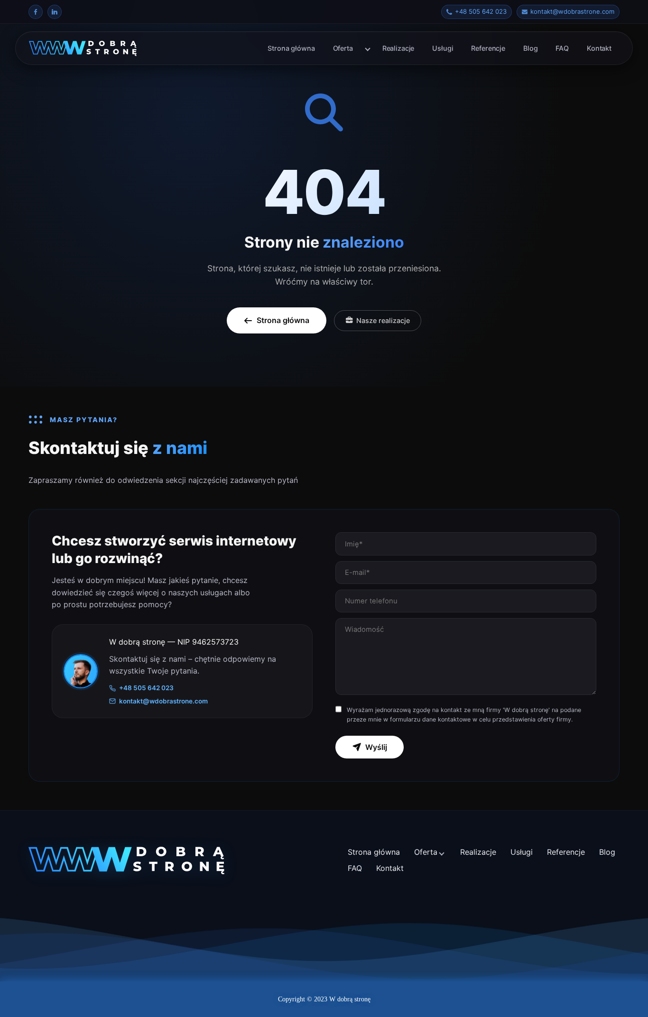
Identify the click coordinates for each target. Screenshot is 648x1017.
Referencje (488, 48)
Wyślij (376, 747)
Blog (530, 48)
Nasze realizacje (383, 320)
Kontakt (599, 48)
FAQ (562, 48)
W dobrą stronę (349, 999)
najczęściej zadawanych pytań (243, 480)
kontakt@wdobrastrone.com (163, 701)
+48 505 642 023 (146, 688)
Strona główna (291, 48)
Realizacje (398, 48)
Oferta (343, 48)
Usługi (442, 48)
